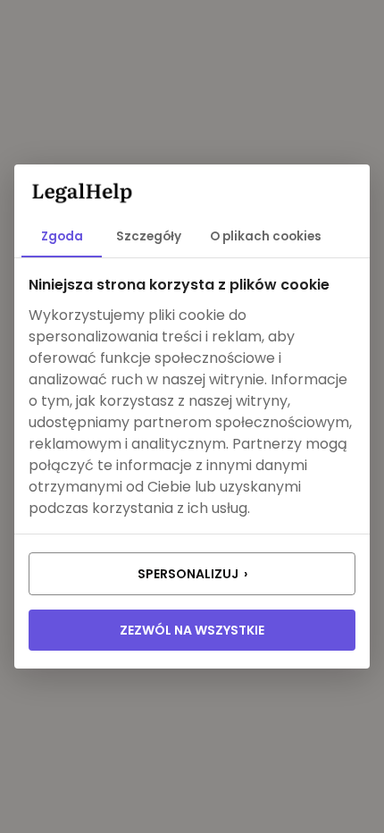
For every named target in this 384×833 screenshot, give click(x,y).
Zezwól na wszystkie (192, 630)
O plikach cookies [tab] (265, 236)
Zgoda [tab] (62, 236)
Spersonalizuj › (192, 574)
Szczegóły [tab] (148, 236)
